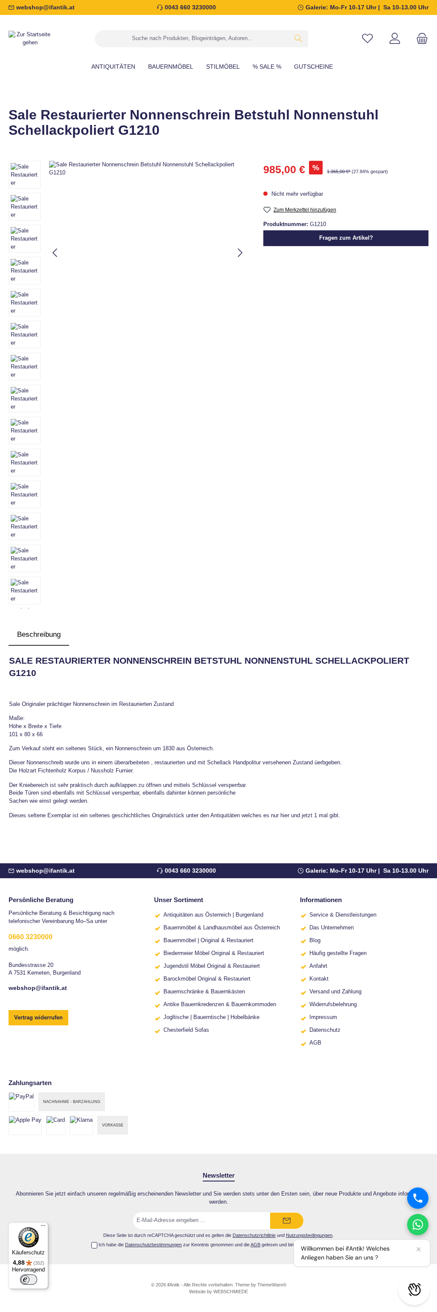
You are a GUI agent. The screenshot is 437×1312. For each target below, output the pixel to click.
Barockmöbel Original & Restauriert (207, 979)
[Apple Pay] (25, 1125)
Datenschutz (325, 1030)
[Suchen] (298, 38)
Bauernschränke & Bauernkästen (204, 992)
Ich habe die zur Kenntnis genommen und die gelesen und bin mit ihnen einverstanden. (222, 1244)
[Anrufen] (417, 1198)
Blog (314, 940)
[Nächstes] (239, 253)
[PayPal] (21, 1102)
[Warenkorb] (419, 38)
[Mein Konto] (394, 38)
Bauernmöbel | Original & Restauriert (208, 940)
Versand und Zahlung (335, 992)
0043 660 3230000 (190, 7)
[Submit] (287, 1220)
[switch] (28, 1279)
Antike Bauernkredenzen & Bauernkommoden (219, 1004)
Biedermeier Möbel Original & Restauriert (213, 953)
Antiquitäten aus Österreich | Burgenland (213, 915)
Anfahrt (318, 966)
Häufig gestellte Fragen (338, 953)
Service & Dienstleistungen (342, 915)
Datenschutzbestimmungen (153, 1244)
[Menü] (43, 1227)
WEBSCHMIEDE (230, 1291)
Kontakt (319, 979)
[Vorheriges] (55, 253)
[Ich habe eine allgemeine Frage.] (417, 1224)
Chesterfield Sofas (186, 1030)
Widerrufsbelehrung (333, 1004)
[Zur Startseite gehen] (30, 39)
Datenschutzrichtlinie (254, 1235)
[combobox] (192, 38)
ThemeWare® (271, 1284)
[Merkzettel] (367, 38)
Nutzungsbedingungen (309, 1235)
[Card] (55, 1125)
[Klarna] (81, 1125)
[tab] (39, 635)
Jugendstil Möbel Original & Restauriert (211, 966)
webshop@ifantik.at (45, 7)
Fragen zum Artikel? (346, 238)
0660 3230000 (30, 936)
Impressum (323, 1017)
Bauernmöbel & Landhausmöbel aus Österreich (221, 928)
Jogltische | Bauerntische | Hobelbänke (211, 1017)
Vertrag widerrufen (38, 1018)
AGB (315, 1043)
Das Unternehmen (331, 928)
